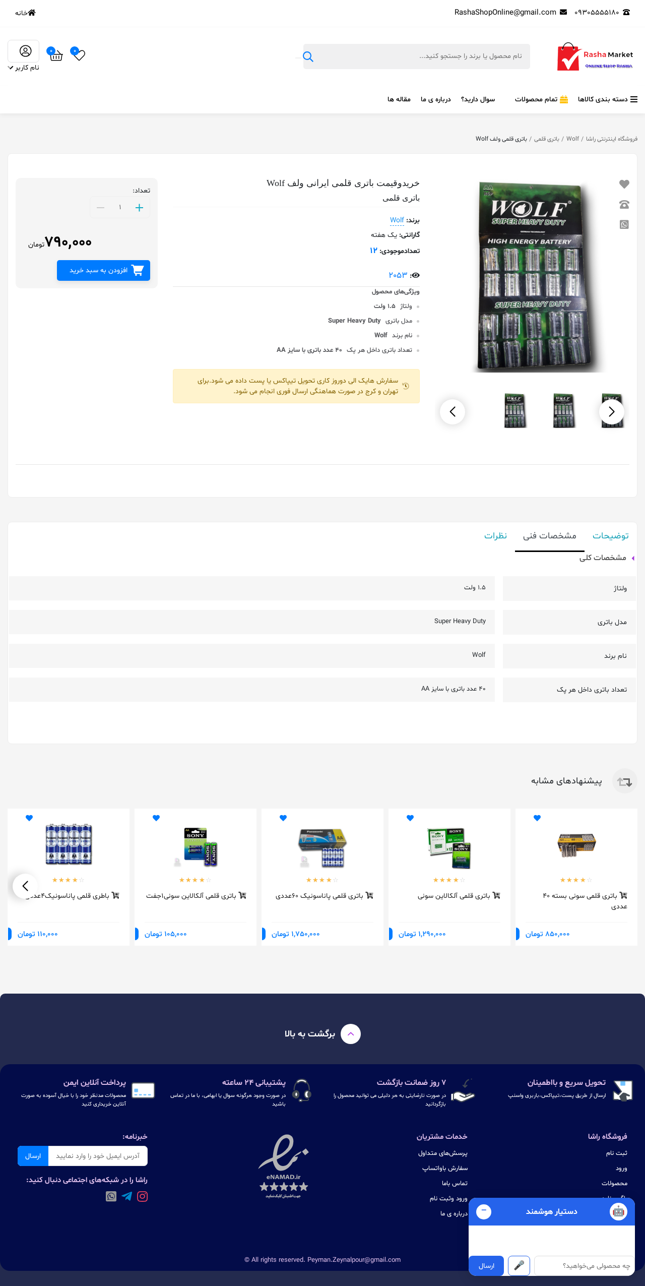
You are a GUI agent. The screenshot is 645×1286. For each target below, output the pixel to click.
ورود (621, 1168)
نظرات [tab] (495, 536)
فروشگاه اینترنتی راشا (611, 139)
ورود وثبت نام (449, 1198)
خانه (21, 13)
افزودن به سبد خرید (98, 270)
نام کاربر (27, 68)
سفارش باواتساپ (445, 1168)
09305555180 (596, 13)
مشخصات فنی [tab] (549, 536)
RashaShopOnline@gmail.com (505, 13)
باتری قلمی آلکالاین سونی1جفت (192, 896)
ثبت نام (616, 1153)
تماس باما (455, 1183)
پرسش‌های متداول (443, 1153)
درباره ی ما (436, 99)
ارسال (33, 1156)
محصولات (614, 1183)
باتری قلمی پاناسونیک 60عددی (320, 896)
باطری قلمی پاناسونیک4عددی (68, 896)
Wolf (572, 139)
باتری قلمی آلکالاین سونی (455, 896)
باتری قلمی (546, 139)
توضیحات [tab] (611, 536)
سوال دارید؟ (478, 99)
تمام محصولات (536, 99)
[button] (452, 411)
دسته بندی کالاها (603, 99)
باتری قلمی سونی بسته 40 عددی (585, 901)
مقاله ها (399, 99)
